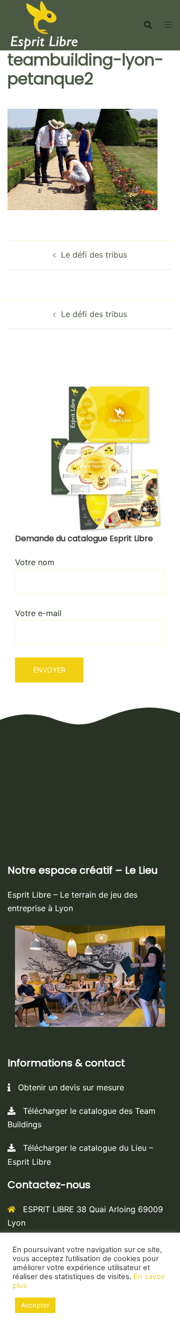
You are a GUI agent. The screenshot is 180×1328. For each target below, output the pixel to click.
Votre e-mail (38, 613)
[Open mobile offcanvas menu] (168, 24)
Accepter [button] (35, 1305)
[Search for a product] (148, 25)
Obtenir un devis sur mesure (67, 1087)
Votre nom (34, 562)
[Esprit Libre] (44, 24)
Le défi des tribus (94, 255)
